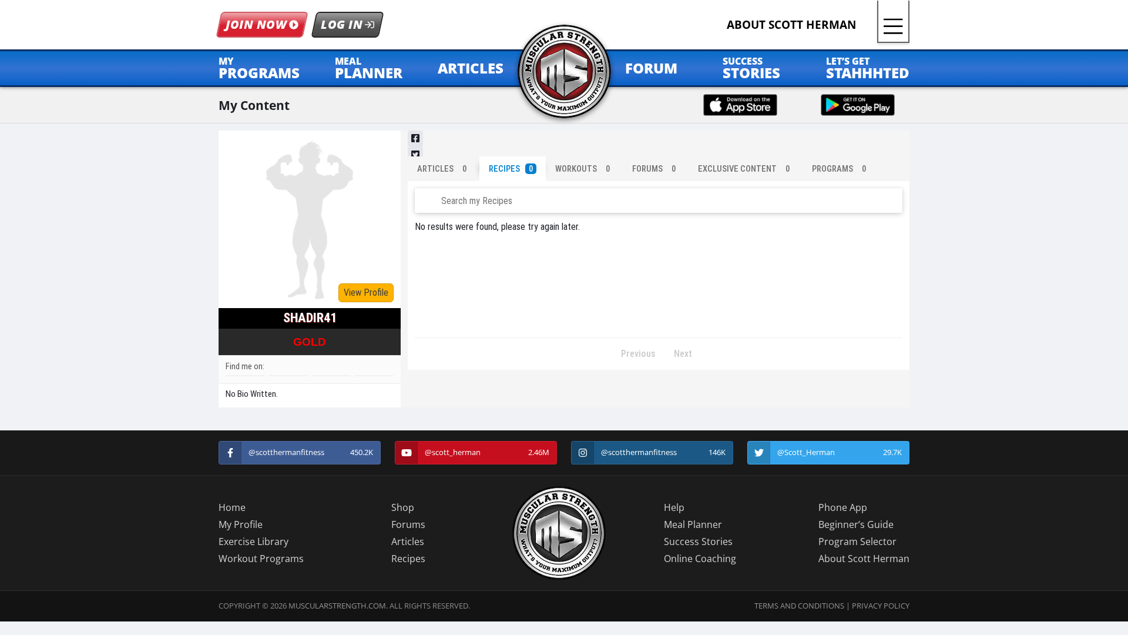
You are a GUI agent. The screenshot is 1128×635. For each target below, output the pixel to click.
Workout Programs (261, 558)
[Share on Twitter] (415, 155)
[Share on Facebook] (415, 139)
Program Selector (857, 541)
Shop (402, 507)
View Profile (366, 292)
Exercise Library (253, 541)
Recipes (408, 558)
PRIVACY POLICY (880, 605)
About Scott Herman (863, 558)
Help (674, 507)
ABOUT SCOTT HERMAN (791, 24)
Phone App (842, 507)
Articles (407, 541)
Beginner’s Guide (856, 524)
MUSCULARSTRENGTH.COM (337, 605)
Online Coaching (700, 558)
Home (232, 507)
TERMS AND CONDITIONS (799, 605)
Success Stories (698, 541)
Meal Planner (693, 524)
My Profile (241, 524)
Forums (408, 524)
